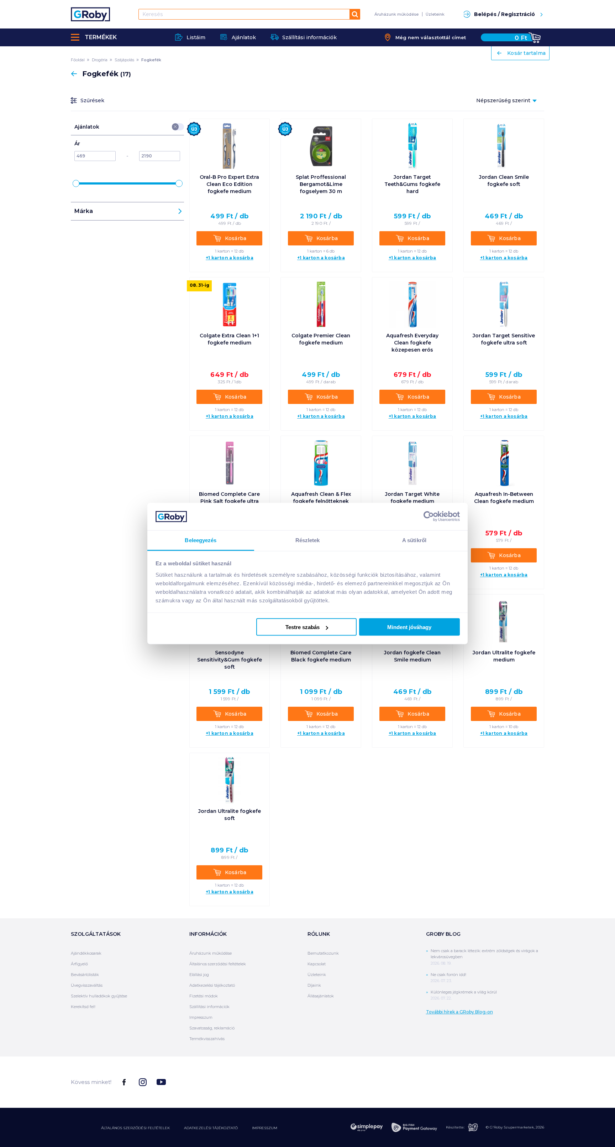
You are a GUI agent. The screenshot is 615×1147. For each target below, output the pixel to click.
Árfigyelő (79, 963)
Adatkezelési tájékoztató (212, 985)
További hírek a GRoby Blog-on (459, 1011)
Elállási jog (199, 974)
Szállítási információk (209, 1006)
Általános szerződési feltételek (217, 963)
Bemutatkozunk (323, 953)
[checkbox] (175, 126)
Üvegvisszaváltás (86, 985)
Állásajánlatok (321, 995)
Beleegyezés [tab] (200, 540)
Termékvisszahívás (207, 1038)
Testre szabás (302, 627)
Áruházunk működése (396, 14)
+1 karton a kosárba (229, 258)
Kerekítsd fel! (83, 1006)
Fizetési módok (203, 995)
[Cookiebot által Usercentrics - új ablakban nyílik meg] (429, 516)
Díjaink (314, 985)
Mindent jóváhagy (409, 627)
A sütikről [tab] (414, 540)
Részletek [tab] (307, 540)
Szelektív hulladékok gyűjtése (99, 995)
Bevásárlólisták (85, 974)
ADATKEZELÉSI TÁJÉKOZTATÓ (211, 1128)
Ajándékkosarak (86, 953)
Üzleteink (435, 14)
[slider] (76, 183)
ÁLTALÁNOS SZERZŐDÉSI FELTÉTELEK (135, 1128)
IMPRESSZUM (264, 1128)
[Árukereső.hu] (517, 1081)
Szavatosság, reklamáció (212, 1028)
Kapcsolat (317, 963)
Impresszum (200, 1017)
